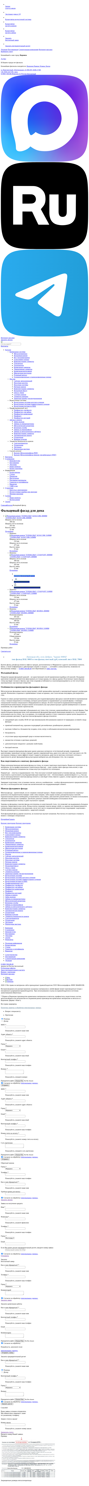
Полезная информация (13, 943)
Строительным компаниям (28, 49)
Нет (4, 59)
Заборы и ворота (16, 420)
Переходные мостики (22, 449)
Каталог (8, 350)
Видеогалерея (15, 500)
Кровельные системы (17, 352)
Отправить (5, 1256)
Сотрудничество (11, 955)
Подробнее (9, 531)
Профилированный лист (14, 883)
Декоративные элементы (23, 369)
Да (2, 59)
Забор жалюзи (19, 422)
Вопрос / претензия (8, 972)
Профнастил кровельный (23, 414)
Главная (4, 505)
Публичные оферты (8, 968)
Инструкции (14, 478)
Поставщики (14, 463)
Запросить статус (7, 1432)
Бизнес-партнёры (16, 468)
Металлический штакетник (24, 426)
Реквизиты (9, 939)
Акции (7, 502)
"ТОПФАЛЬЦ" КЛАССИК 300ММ (18, 518)
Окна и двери (19, 393)
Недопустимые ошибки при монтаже (23, 492)
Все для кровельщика (22, 357)
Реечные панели (20, 387)
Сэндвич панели (20, 394)
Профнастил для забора (22, 412)
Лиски (47, 66)
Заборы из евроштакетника (24, 424)
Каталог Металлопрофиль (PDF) (26, 453)
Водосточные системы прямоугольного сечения (31, 404)
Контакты (4, 346)
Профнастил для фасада (22, 410)
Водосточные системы (13, 875)
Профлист (17, 416)
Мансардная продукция (22, 373)
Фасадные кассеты (21, 383)
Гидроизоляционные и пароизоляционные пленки (32, 377)
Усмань (42, 66)
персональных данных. (29, 1083)
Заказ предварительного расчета (13, 970)
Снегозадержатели (21, 443)
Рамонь (37, 66)
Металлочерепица (20, 354)
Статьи (12, 474)
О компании (9, 459)
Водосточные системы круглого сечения (29, 402)
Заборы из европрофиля (23, 430)
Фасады (12, 379)
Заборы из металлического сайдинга (27, 431)
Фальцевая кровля (20, 356)
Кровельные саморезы (22, 367)
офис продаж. (52, 669)
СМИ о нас (14, 486)
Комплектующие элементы (24, 361)
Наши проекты (15, 466)
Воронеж (30, 66)
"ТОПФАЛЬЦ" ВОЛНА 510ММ (22, 630)
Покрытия (13, 476)
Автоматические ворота (23, 435)
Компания (9, 928)
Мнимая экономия (16, 494)
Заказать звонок (7, 340)
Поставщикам (13, 49)
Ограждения (18, 437)
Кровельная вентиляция (23, 371)
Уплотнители (19, 365)
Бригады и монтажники (18, 490)
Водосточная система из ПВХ (25, 406)
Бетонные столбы (20, 428)
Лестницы (17, 447)
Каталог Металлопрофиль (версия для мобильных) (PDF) (35, 455)
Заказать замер (6, 1300)
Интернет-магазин (45, 49)
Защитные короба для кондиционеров (28, 398)
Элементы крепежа (21, 396)
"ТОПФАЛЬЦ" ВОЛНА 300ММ (22, 613)
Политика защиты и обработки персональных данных (21, 1008)
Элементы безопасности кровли (17, 916)
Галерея (8, 496)
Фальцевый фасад (20, 391)
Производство (15, 461)
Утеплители (18, 363)
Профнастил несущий (22, 418)
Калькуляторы (15, 472)
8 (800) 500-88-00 (18, 74)
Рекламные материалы (18, 480)
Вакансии (13, 484)
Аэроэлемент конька (21, 359)
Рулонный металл (20, 375)
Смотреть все (6, 651)
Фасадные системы (21, 385)
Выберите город (7, 51)
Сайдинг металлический (23, 381)
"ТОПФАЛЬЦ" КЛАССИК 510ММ (23, 537)
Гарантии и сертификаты (19, 482)
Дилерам (4, 49)
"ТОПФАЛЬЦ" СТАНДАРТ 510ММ (23, 593)
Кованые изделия (20, 439)
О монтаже (9, 488)
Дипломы (13, 465)
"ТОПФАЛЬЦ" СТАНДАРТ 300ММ (23, 557)
